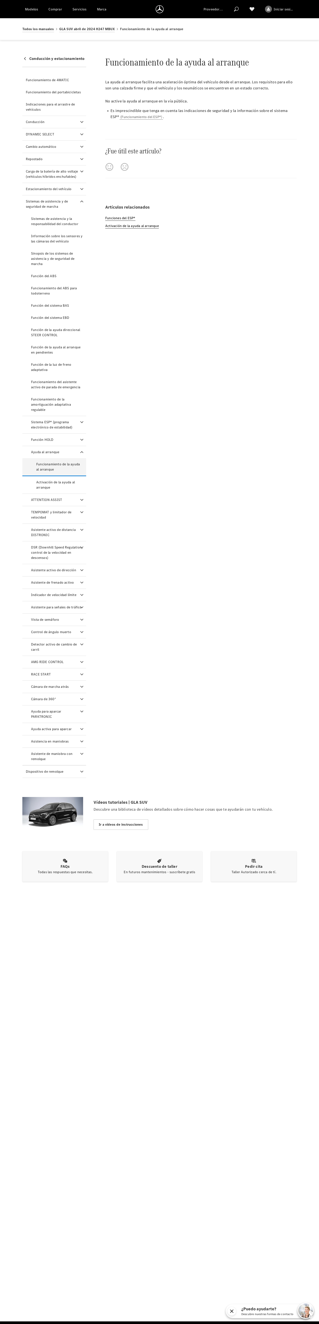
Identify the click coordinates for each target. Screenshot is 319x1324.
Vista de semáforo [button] (45, 619)
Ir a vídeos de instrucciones (121, 824)
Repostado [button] (34, 159)
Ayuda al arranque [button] (45, 452)
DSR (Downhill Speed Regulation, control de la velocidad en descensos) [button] (56, 552)
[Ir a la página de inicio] (159, 9)
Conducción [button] (35, 122)
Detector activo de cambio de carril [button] (54, 647)
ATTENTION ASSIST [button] (46, 499)
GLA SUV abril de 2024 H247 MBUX (87, 29)
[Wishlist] (251, 9)
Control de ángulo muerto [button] (51, 632)
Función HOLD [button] (42, 439)
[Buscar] (236, 9)
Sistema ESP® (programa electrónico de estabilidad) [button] (51, 425)
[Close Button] (246, 1311)
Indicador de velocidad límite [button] (53, 595)
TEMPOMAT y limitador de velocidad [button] (51, 515)
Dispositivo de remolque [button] (45, 771)
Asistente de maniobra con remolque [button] (51, 756)
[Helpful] (109, 167)
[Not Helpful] (124, 167)
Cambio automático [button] (41, 146)
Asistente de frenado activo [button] (52, 582)
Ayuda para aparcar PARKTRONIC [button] (46, 714)
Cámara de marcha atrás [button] (50, 686)
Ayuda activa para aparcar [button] (51, 729)
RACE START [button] (41, 674)
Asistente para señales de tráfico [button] (56, 607)
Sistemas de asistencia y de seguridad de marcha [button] (47, 204)
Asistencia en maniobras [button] (50, 741)
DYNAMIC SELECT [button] (40, 134)
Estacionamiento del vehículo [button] (49, 189)
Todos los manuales (38, 29)
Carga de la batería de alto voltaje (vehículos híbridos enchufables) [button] (52, 174)
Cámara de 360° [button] (43, 699)
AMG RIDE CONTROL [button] (47, 662)
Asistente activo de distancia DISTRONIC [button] (53, 532)
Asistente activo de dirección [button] (53, 570)
